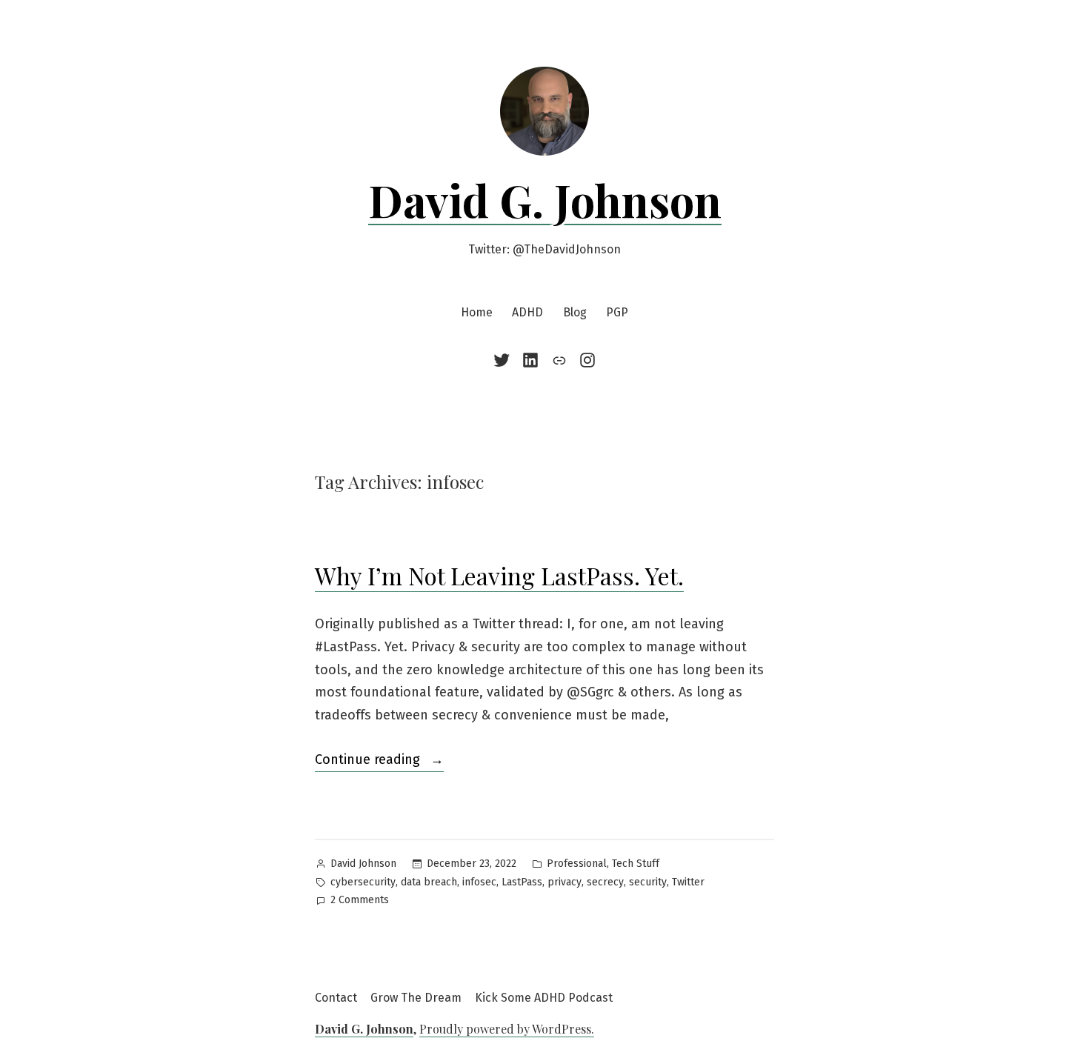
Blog (575, 312)
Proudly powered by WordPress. (506, 1029)
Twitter (688, 882)
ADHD (527, 312)
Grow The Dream (416, 998)
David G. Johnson (545, 199)
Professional (577, 863)
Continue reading (379, 761)
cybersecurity (363, 882)
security (648, 882)
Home (477, 312)
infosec (479, 882)
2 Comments (359, 901)
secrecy (605, 882)
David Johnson (363, 863)
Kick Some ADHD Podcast (544, 998)
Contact (336, 998)
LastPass (522, 882)
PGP (617, 312)
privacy (564, 882)
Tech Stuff (635, 863)
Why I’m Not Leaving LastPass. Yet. (499, 575)
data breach (429, 882)
